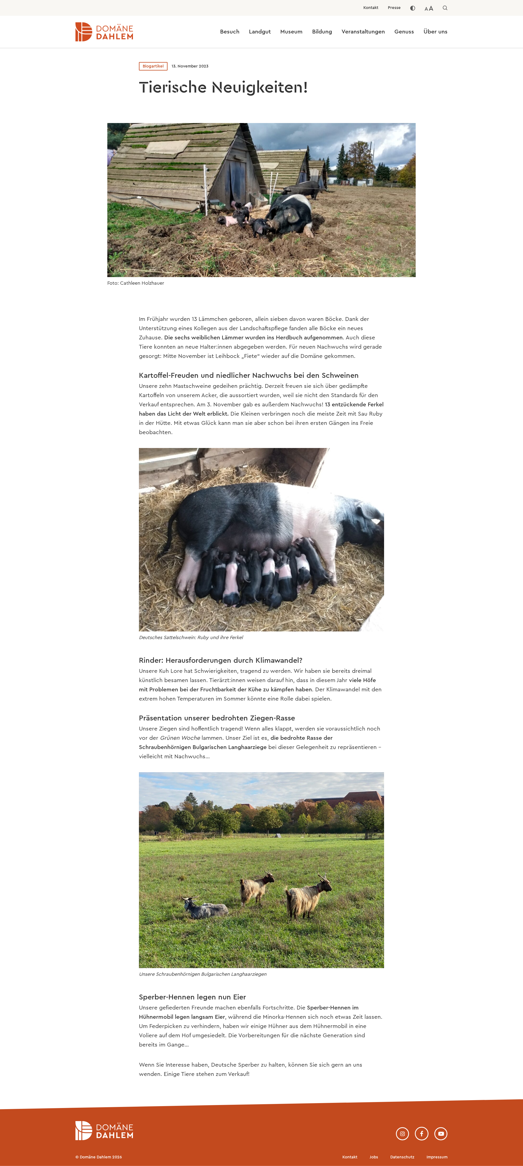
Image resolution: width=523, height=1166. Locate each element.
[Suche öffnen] (445, 7)
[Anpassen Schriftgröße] (429, 8)
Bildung (322, 32)
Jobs (374, 1157)
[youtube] (441, 1133)
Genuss (404, 32)
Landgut (260, 32)
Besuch (229, 32)
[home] (104, 1138)
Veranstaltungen (363, 32)
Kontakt (370, 8)
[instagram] (402, 1133)
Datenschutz (402, 1157)
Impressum (437, 1157)
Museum (291, 32)
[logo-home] (122, 32)
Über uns (436, 32)
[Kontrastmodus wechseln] (412, 8)
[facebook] (421, 1133)
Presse (394, 8)
